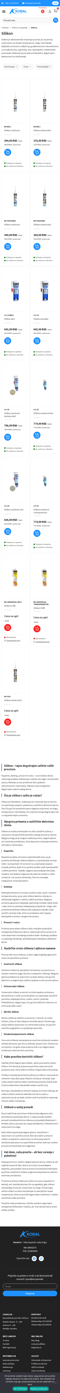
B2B (55, 3)
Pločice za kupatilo (19, 27)
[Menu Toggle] (4, 11)
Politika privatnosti (39, 1389)
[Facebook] (34, 1258)
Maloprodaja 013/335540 (41, 1321)
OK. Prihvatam (20, 1389)
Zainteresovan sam (13, 640)
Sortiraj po (9, 66)
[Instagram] (41, 1258)
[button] (7, 153)
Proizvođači (43, 66)
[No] (55, 1382)
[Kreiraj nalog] (49, 11)
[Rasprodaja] (43, 11)
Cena (26, 66)
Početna (5, 27)
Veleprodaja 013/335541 (41, 1324)
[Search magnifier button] (55, 20)
